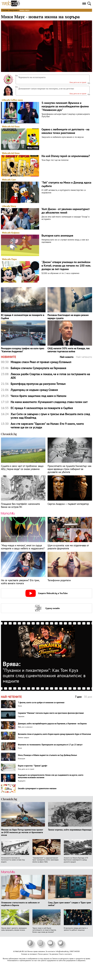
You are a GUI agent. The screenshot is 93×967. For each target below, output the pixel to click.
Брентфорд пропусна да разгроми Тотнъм (38, 384)
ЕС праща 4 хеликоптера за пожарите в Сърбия (22, 317)
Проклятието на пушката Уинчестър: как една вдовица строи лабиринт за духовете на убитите (69, 469)
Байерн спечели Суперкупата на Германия (38, 368)
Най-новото (67, 356)
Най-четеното (84, 356)
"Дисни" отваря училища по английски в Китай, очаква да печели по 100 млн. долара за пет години (66, 265)
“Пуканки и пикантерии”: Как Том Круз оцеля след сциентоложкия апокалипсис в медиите (44, 675)
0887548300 (75, 951)
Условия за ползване (29, 954)
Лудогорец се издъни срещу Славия (34, 390)
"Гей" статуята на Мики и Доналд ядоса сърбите (66, 184)
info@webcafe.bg (62, 951)
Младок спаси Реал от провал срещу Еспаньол (41, 362)
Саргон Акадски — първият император (68, 503)
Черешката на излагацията (32, 77)
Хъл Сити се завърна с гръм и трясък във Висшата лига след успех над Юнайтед (50, 415)
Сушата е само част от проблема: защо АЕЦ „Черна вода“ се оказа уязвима (22, 467)
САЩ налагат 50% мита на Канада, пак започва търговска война (68, 350)
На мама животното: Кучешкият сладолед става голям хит (49, 402)
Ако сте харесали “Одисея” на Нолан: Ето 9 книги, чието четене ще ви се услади (47, 425)
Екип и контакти (65, 954)
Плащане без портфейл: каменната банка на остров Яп (20, 505)
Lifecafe (6, 100)
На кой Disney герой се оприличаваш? (66, 156)
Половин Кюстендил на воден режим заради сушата (68, 317)
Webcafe (6, 126)
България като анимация (57, 235)
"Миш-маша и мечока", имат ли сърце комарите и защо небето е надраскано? (23, 547)
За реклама (53, 954)
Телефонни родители (59, 580)
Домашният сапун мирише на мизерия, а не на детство (46, 88)
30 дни (88, 696)
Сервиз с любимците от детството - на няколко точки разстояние (65, 131)
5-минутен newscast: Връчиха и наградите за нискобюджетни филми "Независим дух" (65, 106)
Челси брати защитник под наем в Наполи (38, 396)
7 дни (78, 696)
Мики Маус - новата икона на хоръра (40, 16)
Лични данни (43, 954)
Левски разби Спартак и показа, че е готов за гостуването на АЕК (50, 376)
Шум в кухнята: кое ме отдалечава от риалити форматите (68, 547)
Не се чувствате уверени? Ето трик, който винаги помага (20, 582)
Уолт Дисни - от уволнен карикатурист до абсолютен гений (65, 210)
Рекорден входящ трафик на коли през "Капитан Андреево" (22, 350)
